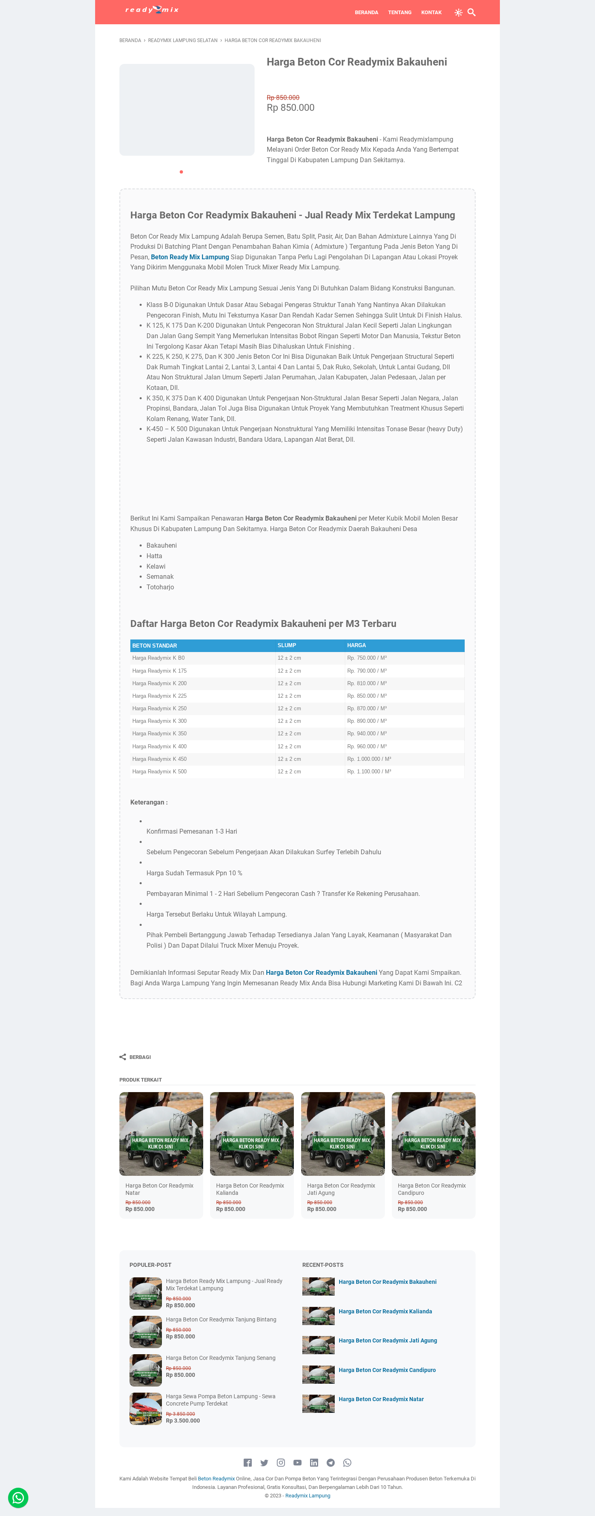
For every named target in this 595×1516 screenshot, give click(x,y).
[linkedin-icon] (314, 1463)
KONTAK (431, 12)
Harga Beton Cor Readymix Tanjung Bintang (221, 1319)
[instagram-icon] (281, 1463)
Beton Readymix (217, 1479)
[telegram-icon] (331, 1463)
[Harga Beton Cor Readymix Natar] (161, 1134)
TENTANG (400, 12)
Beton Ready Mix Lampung (190, 257)
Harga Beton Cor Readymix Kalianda (385, 1311)
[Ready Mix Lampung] (151, 12)
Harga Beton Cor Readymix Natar (381, 1399)
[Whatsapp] (18, 1498)
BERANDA (366, 12)
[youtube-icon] (297, 1463)
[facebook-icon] (248, 1463)
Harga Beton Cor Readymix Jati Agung (388, 1340)
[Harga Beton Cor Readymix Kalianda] (252, 1134)
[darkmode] (459, 12)
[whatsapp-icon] (347, 1463)
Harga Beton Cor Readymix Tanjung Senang (221, 1358)
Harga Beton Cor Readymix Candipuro (387, 1370)
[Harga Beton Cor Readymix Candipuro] (434, 1134)
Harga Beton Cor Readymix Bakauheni (321, 972)
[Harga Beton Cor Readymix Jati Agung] (343, 1134)
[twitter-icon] (264, 1463)
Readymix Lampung (307, 1496)
